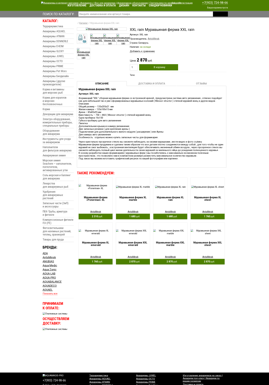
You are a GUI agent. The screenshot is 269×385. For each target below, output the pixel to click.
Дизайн (124, 5)
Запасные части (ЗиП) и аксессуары (55, 205)
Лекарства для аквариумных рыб (55, 185)
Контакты (139, 5)
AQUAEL (48, 289)
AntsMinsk (49, 257)
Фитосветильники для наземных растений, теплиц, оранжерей (57, 231)
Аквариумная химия (54, 155)
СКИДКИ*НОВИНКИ (160, 5)
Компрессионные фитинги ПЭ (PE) (58, 221)
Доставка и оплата (103, 5)
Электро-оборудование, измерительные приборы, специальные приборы (57, 122)
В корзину (159, 67)
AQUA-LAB (49, 273)
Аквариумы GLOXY (53, 51)
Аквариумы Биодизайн (56, 76)
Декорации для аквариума (58, 114)
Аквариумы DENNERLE (55, 41)
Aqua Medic (50, 265)
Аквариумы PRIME (53, 66)
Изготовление (77, 5)
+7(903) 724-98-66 (215, 3)
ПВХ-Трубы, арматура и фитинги (55, 213)
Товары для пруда (53, 239)
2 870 (133, 261)
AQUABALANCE (52, 281)
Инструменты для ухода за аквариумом (57, 140)
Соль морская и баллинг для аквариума (57, 176)
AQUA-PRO (49, 277)
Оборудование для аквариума (51, 132)
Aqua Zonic (50, 269)
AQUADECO (50, 285)
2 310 (96, 216)
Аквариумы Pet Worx (55, 71)
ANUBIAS (48, 261)
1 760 (208, 216)
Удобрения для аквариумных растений (53, 195)
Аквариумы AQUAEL (54, 31)
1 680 (133, 216)
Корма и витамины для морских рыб (53, 91)
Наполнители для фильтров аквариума (57, 148)
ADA (45, 253)
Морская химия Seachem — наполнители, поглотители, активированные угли (57, 165)
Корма (46, 109)
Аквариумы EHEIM (53, 46)
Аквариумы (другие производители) (54, 82)
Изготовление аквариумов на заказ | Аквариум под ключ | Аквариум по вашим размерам (203, 378)
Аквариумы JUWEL (53, 56)
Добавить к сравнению (142, 51)
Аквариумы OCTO (53, 61)
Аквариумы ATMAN (53, 36)
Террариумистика (53, 26)
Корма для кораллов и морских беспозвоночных (54, 101)
